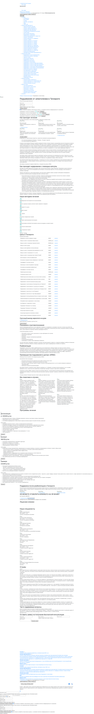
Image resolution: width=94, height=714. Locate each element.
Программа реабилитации (59, 676)
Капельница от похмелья (28, 89)
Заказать (42, 111)
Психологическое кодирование (30, 71)
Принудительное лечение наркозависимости (32, 52)
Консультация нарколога (28, 58)
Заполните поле (23, 612)
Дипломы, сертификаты (28, 21)
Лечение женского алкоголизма (30, 73)
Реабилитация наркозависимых (30, 30)
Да (7, 696)
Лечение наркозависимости (27, 25)
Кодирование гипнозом (28, 77)
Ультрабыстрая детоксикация (64, 669)
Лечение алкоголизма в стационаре (31, 56)
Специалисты (26, 18)
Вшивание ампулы (27, 76)
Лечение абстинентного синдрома (30, 69)
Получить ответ (35, 620)
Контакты (23, 93)
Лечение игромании (26, 78)
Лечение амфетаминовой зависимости (31, 46)
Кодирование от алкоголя (29, 59)
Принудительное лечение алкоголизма (31, 74)
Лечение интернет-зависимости (30, 79)
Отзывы (25, 20)
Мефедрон (36, 676)
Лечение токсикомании (28, 37)
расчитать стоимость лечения (6, 703)
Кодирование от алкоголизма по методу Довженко (34, 67)
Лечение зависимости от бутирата (30, 40)
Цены (43, 652)
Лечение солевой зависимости (30, 27)
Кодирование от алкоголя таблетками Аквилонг (33, 65)
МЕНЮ (21, 15)
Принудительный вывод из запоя (30, 91)
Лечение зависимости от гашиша (30, 48)
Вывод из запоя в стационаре (29, 92)
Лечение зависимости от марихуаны (31, 45)
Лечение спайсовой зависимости (30, 28)
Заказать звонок (23, 108)
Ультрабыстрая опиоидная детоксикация (32, 31)
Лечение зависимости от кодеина (30, 43)
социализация (22, 492)
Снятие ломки (26, 32)
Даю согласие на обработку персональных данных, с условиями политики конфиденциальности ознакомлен (42, 109)
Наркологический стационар (29, 26)
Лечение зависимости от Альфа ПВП (31, 50)
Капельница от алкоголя (28, 87)
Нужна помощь (23, 323)
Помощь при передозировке (29, 51)
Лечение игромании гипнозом (29, 83)
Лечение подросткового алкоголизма (31, 72)
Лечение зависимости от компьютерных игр (32, 80)
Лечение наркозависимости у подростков (32, 35)
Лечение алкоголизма (26, 53)
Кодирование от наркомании (29, 34)
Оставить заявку (23, 136)
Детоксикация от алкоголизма (30, 86)
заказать (56, 238)
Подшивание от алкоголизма (29, 61)
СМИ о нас (26, 24)
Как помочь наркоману (43, 676)
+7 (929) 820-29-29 (25, 3)
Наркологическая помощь (29, 90)
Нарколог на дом (27, 57)
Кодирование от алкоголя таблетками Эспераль (33, 63)
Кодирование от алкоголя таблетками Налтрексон (33, 64)
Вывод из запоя (25, 84)
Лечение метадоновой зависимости (31, 47)
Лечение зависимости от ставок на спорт (32, 81)
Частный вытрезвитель (28, 85)
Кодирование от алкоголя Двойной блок (32, 54)
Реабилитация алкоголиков (29, 60)
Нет (9, 696)
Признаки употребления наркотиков (27, 676)
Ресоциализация (51, 676)
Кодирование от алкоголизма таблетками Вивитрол (34, 66)
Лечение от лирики (27, 39)
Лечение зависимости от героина (30, 41)
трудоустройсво (41, 492)
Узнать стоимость (31, 14)
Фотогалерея (26, 19)
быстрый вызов (31, 498)
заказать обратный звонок (5, 711)
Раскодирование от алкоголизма (30, 70)
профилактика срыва (61, 492)
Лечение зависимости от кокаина (30, 44)
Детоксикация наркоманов (29, 33)
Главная (21, 95)
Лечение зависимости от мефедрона (31, 38)
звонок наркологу (23, 14)
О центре (23, 17)
